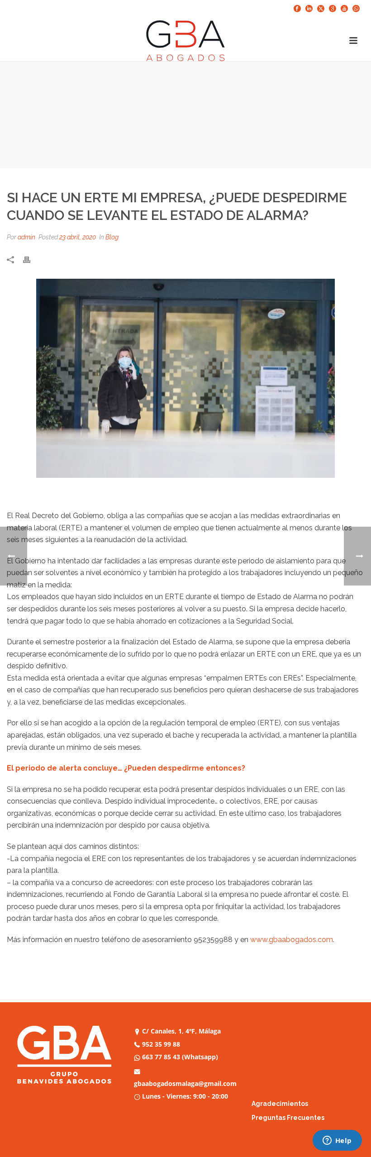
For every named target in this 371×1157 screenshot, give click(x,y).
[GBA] (185, 40)
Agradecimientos (280, 1103)
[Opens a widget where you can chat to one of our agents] (337, 1141)
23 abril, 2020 (77, 237)
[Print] (31, 258)
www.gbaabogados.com (291, 939)
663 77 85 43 (161, 1057)
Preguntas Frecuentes (288, 1117)
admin (26, 237)
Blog (112, 237)
